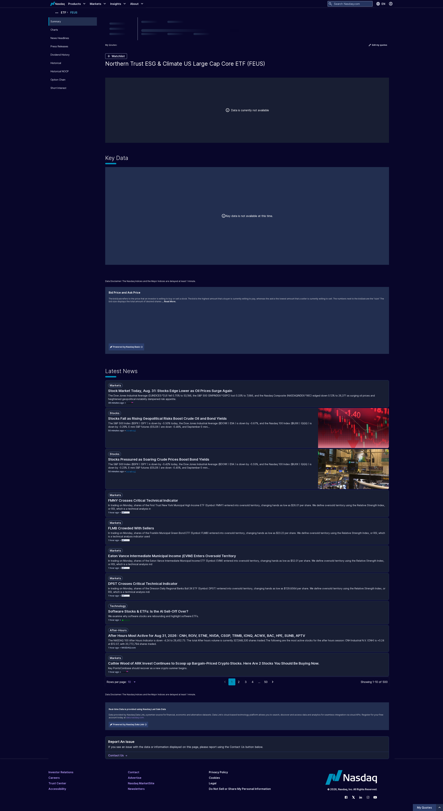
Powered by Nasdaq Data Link (128, 724)
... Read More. (169, 301)
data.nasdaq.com (135, 717)
